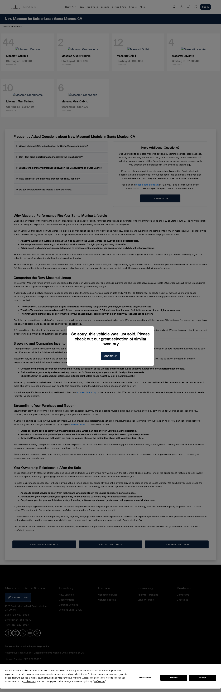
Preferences (145, 677)
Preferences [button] (99, 681)
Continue (110, 356)
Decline (173, 677)
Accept (202, 677)
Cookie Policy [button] (29, 681)
